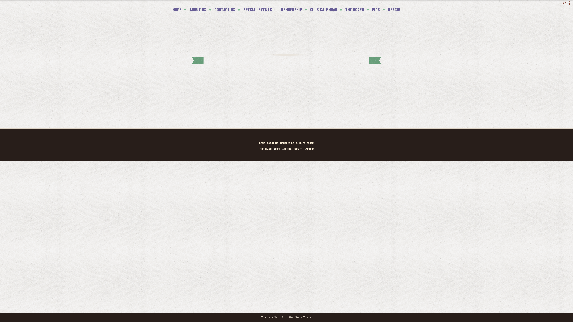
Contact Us (224, 9)
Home (177, 9)
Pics (376, 9)
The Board (354, 9)
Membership (291, 9)
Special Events (257, 9)
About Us (198, 9)
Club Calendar (323, 9)
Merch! (394, 9)
